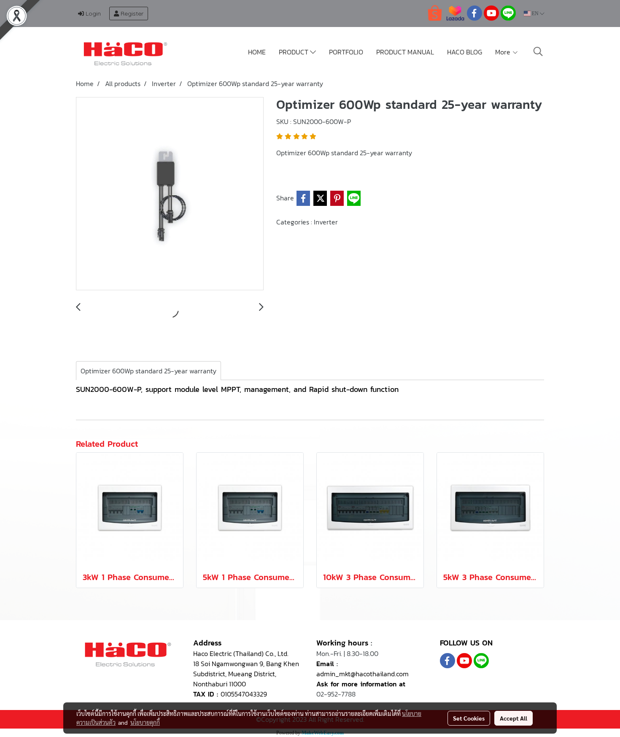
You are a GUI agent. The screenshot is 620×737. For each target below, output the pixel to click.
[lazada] (455, 13)
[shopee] (435, 13)
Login (92, 13)
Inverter (326, 222)
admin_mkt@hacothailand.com (362, 674)
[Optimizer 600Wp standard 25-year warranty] (169, 194)
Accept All (513, 718)
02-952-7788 (336, 694)
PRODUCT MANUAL (405, 52)
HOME (257, 52)
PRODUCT (294, 52)
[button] (538, 51)
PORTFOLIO (346, 52)
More (503, 52)
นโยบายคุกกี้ (145, 722)
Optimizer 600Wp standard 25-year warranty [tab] (148, 371)
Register (131, 13)
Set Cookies (469, 718)
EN (535, 13)
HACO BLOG (464, 52)
